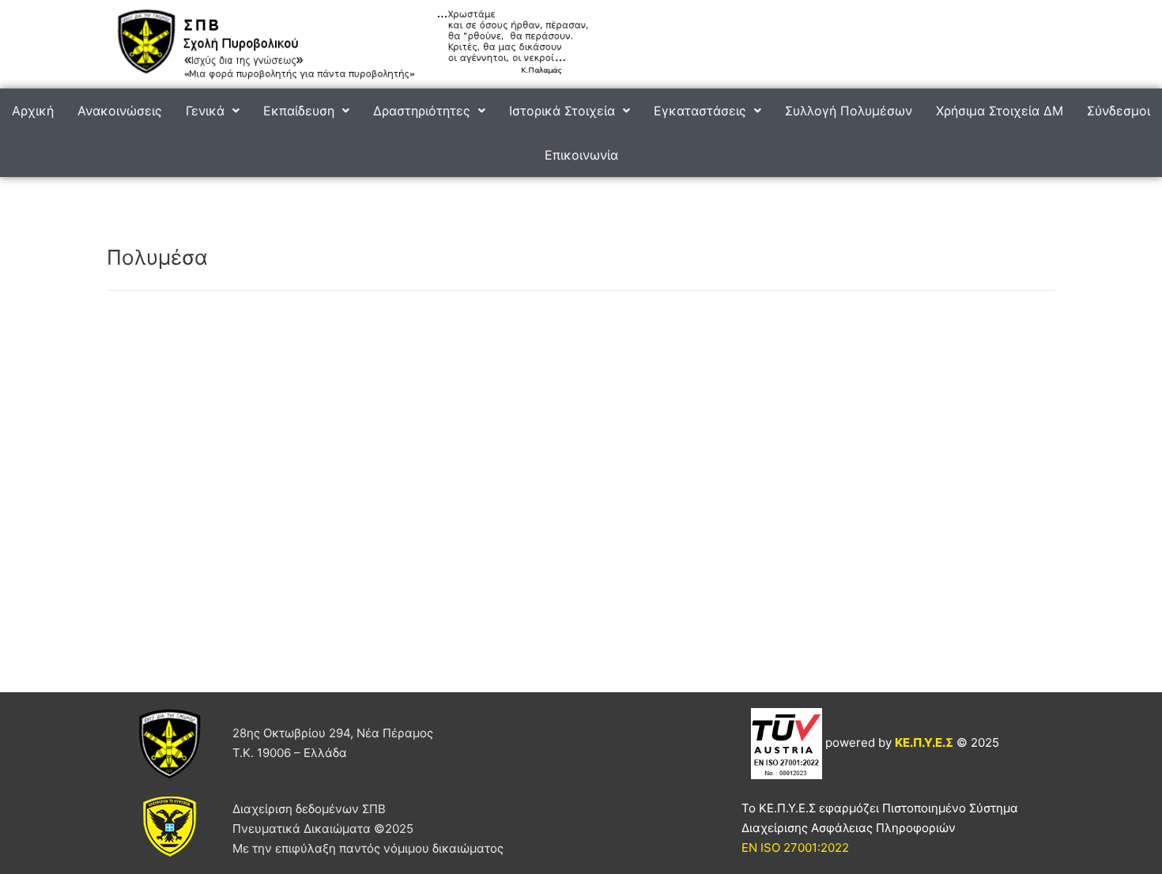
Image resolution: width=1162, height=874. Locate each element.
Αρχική (33, 111)
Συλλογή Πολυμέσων (848, 111)
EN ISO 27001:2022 (795, 847)
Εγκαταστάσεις (700, 111)
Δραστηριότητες (421, 111)
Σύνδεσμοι (1118, 111)
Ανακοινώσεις (119, 111)
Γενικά (205, 111)
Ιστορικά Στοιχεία (562, 111)
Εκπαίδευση (298, 111)
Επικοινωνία (581, 155)
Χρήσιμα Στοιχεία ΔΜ (999, 111)
